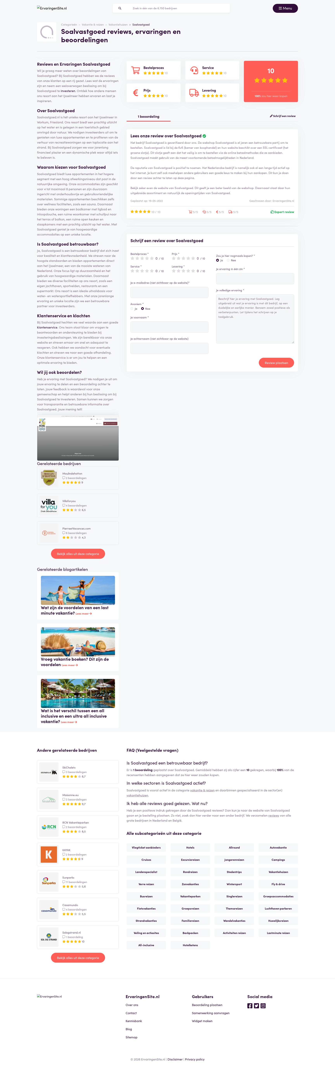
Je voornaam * (139, 317)
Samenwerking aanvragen (211, 1013)
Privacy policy (195, 1059)
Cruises (146, 860)
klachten (81, 315)
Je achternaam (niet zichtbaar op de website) (159, 339)
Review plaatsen (276, 362)
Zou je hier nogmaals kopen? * (235, 256)
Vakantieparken (190, 896)
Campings (278, 860)
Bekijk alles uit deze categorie (78, 553)
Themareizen (234, 908)
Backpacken (190, 933)
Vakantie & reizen (93, 24)
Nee (147, 308)
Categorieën (69, 24)
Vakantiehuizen (118, 24)
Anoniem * (137, 304)
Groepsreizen (190, 908)
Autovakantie (278, 847)
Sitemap (131, 1037)
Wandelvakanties (234, 921)
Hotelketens (190, 945)
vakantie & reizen (202, 790)
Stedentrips (234, 872)
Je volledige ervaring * (230, 290)
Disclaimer (175, 1059)
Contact (131, 1013)
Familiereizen (190, 921)
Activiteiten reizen (234, 933)
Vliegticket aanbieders (146, 847)
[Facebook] (249, 1005)
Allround (234, 847)
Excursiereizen (190, 860)
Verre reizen (146, 884)
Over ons (132, 1005)
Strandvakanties (146, 921)
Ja (136, 308)
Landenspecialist (146, 872)
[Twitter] (256, 1005)
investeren (68, 91)
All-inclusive (146, 945)
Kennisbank (134, 1021)
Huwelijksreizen (278, 921)
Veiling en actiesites (146, 933)
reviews (273, 815)
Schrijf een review (284, 116)
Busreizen (146, 896)
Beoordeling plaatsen (207, 1005)
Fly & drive (278, 884)
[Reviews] (52, 8)
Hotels (190, 847)
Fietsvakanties (146, 908)
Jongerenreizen (234, 860)
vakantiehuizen (137, 795)
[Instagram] (263, 1005)
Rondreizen (190, 872)
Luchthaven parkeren (278, 908)
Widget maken (202, 1021)
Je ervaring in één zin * (230, 269)
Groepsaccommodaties (278, 896)
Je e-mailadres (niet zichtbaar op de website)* (160, 283)
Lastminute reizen (278, 933)
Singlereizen (234, 896)
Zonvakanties (190, 884)
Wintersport (234, 884)
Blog (129, 1029)
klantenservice (47, 327)
